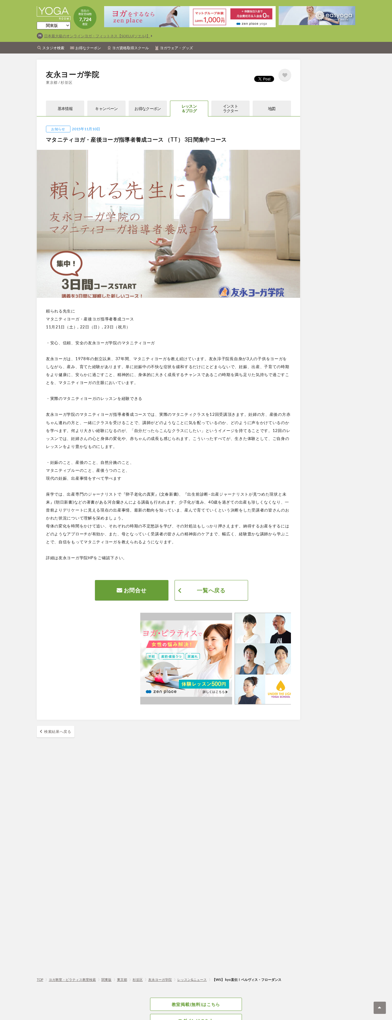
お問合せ (135, 590)
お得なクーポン (88, 48)
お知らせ (58, 129)
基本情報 (65, 108)
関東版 (106, 979)
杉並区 (138, 979)
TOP (40, 979)
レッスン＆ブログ (189, 108)
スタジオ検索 (53, 48)
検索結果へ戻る (57, 731)
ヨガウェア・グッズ (176, 48)
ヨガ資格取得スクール (130, 48)
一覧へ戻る (211, 590)
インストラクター (230, 108)
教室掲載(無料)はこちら (196, 1004)
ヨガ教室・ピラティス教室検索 (72, 979)
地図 (272, 108)
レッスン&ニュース (192, 979)
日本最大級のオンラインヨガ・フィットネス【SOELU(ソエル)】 (97, 36)
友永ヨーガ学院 (160, 979)
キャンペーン (106, 108)
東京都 (122, 979)
